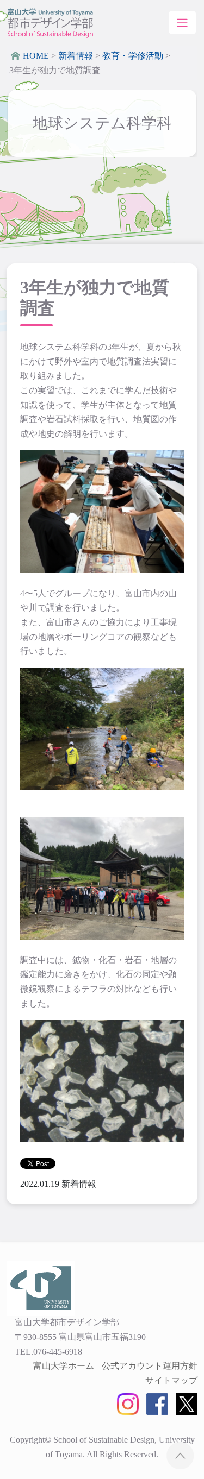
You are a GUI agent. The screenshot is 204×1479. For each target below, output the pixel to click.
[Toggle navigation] (182, 22)
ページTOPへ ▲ (180, 1455)
